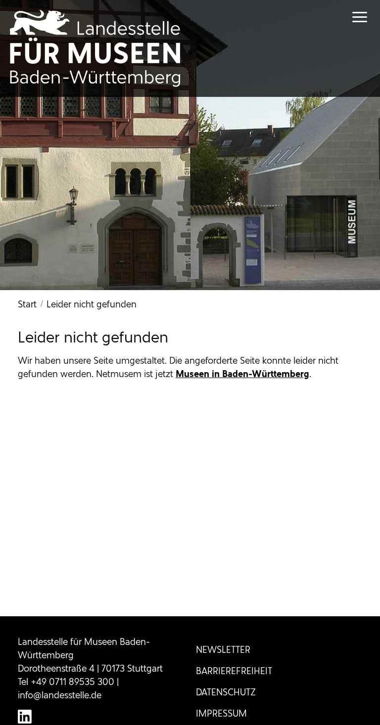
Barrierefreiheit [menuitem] (234, 671)
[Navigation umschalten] (350, 17)
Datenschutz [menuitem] (226, 692)
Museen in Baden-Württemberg (242, 374)
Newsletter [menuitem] (223, 649)
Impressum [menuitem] (221, 713)
